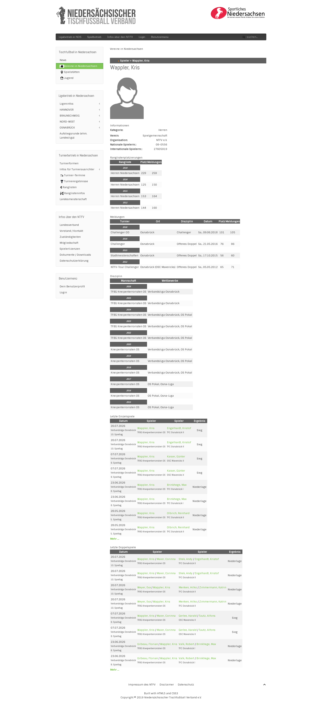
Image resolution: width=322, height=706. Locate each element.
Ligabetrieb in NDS (70, 36)
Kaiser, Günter (176, 456)
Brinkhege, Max (177, 485)
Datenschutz (186, 684)
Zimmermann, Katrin (212, 587)
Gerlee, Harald (188, 615)
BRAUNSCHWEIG (70, 115)
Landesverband (69, 225)
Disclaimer (167, 684)
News (63, 60)
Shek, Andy (185, 559)
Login (142, 36)
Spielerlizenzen (70, 248)
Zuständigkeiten (70, 237)
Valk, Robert (186, 644)
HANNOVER (67, 109)
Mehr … (114, 538)
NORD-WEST (67, 121)
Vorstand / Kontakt (71, 231)
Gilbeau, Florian (147, 644)
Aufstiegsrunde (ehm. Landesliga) (73, 135)
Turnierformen (69, 163)
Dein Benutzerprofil (72, 286)
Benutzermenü (159, 36)
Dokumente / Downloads (75, 254)
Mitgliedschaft (69, 242)
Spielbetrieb (94, 36)
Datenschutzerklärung (74, 260)
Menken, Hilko (188, 587)
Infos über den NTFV (120, 36)
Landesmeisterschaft (73, 199)
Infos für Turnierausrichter (77, 169)
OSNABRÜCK (67, 127)
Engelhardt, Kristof (179, 428)
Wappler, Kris (145, 428)
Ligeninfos (66, 103)
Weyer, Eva (144, 587)
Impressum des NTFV (142, 684)
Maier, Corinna (166, 559)
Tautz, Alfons (207, 615)
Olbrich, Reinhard (178, 513)
